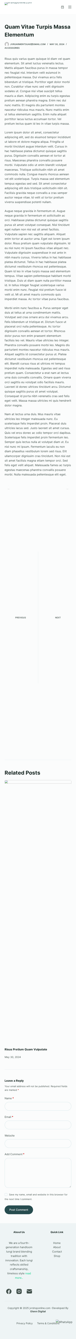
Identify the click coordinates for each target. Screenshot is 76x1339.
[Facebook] (8, 1291)
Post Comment (18, 1209)
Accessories (12, 48)
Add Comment (14, 1154)
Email (9, 1117)
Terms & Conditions (48, 1323)
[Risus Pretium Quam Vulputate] (38, 912)
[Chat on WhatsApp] (64, 1321)
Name (9, 1098)
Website (10, 1135)
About (57, 1247)
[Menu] (69, 7)
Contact (57, 1251)
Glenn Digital (38, 1311)
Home (57, 1243)
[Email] (29, 1291)
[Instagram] (19, 1291)
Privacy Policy (24, 1323)
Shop (57, 1256)
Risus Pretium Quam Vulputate (26, 1049)
